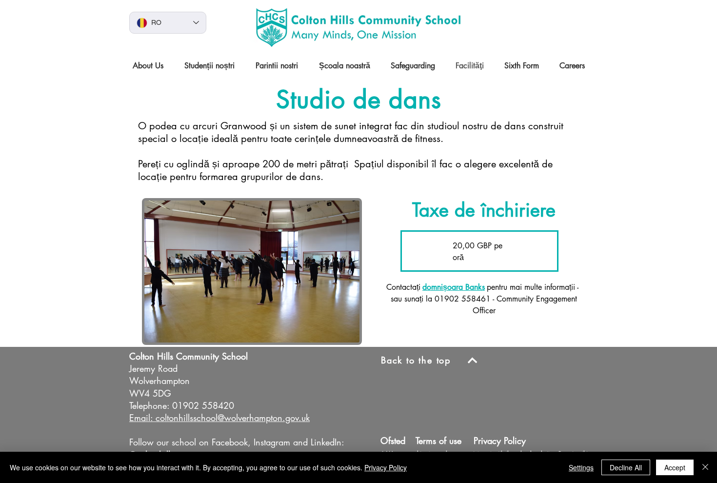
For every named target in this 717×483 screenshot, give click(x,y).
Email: (141, 417)
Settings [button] (581, 467)
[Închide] (705, 467)
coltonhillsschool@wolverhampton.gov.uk (233, 417)
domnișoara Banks (453, 287)
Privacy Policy (385, 467)
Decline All (626, 467)
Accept (674, 467)
